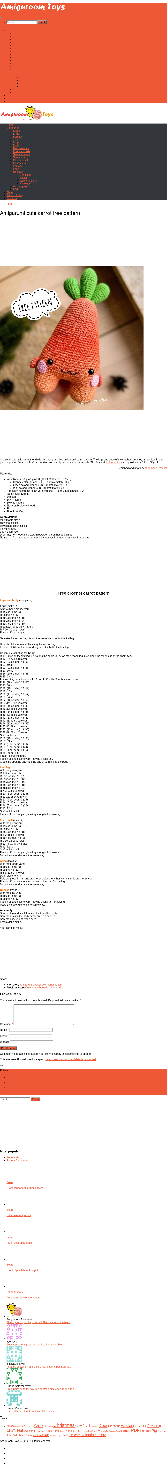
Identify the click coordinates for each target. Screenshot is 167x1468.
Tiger (59, 1435)
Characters (19, 66)
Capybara (30, 1426)
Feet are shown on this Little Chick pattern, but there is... (39, 1366)
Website (4, 1042)
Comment (6, 1024)
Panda (125, 1430)
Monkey (92, 1431)
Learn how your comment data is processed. (71, 1059)
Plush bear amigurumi (19, 1242)
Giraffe (11, 1430)
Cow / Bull (82, 1426)
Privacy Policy (15, 98)
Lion (80, 1431)
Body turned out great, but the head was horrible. (34, 1344)
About (10, 95)
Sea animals (20, 60)
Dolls (16, 48)
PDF (15, 92)
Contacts (12, 101)
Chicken (48, 1426)
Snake (29, 1435)
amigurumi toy (114, 462)
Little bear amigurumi (19, 1215)
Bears (16, 33)
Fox (150, 1426)
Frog (157, 1426)
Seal (15, 1435)
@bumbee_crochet (156, 468)
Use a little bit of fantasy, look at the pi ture (31, 1411)
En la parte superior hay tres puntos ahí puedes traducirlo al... (42, 1389)
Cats (15, 42)
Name (4, 1029)
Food (16, 71)
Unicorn (75, 1435)
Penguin (145, 1430)
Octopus (112, 1431)
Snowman (41, 1435)
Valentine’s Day (93, 1435)
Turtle (66, 1435)
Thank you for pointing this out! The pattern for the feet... (38, 1322)
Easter (23, 80)
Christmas (25, 77)
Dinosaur (114, 1426)
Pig (154, 1431)
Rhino (9, 1435)
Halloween (26, 86)
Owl (118, 1431)
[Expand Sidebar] (1, 1065)
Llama (85, 1431)
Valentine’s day (28, 83)
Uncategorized (21, 89)
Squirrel (53, 1435)
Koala (69, 1430)
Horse (56, 1430)
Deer (103, 1425)
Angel (17, 1426)
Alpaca (11, 1425)
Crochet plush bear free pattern (24, 1270)
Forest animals (21, 54)
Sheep (21, 1435)
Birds (16, 36)
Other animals (21, 63)
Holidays (18, 74)
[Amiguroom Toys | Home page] (32, 10)
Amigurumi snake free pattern (23, 1297)
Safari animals (21, 57)
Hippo (49, 1431)
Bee (22, 1425)
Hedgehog (40, 1431)
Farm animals (21, 51)
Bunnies (18, 39)
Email (4, 1035)
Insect (62, 1431)
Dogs (16, 45)
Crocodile (94, 1426)
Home (10, 27)
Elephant (138, 1426)
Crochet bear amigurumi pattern (25, 1188)
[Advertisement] (83, 243)
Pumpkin (162, 1431)
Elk (145, 1426)
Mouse (103, 1431)
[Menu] (1, 17)
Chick (38, 1426)
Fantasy (17, 69)
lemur (75, 1431)
